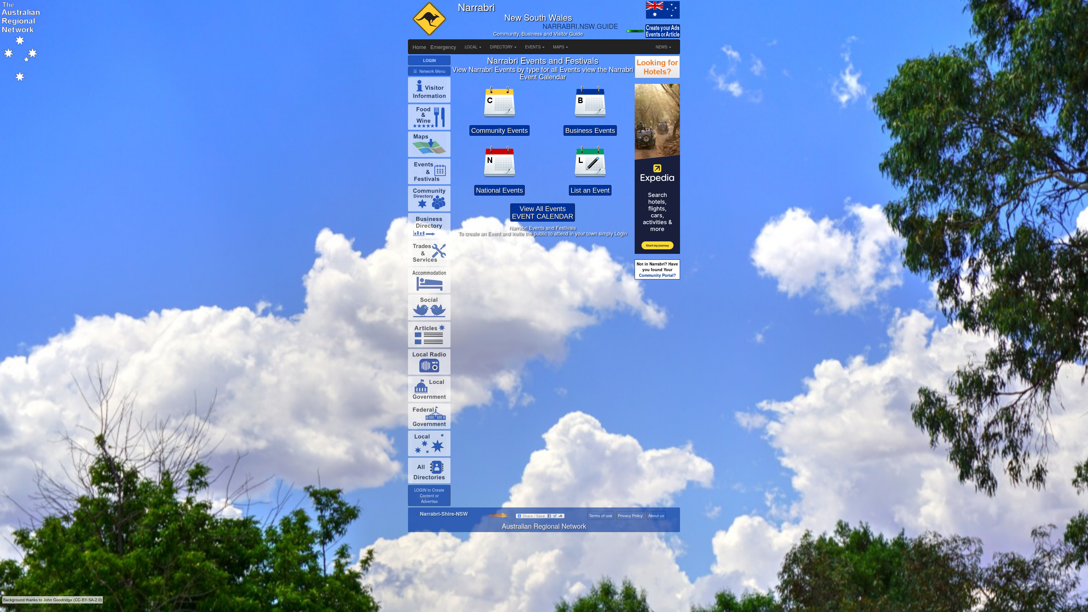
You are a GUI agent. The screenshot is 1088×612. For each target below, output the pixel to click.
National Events (499, 190)
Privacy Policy (630, 515)
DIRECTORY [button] (502, 47)
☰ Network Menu (429, 71)
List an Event (590, 190)
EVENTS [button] (533, 47)
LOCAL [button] (472, 47)
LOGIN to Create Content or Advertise (429, 495)
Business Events (590, 130)
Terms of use (600, 515)
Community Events (499, 130)
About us (656, 515)
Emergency (443, 46)
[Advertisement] (657, 370)
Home (419, 46)
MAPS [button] (559, 47)
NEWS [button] (662, 47)
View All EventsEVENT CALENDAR (542, 212)
